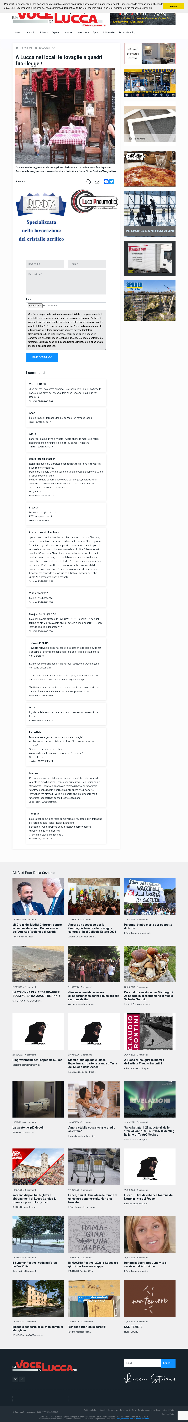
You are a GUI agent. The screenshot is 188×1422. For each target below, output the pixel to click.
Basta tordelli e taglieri (42, 459)
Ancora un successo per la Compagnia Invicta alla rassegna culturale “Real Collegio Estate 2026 (92, 928)
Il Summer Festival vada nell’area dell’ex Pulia (34, 1264)
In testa (33, 508)
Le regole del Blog (128, 1410)
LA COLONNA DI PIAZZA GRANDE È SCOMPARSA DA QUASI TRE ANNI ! (36, 994)
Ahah (32, 413)
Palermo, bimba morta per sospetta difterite (148, 926)
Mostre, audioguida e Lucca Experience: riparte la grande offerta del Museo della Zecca (92, 1063)
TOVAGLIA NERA (38, 643)
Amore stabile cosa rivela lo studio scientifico (91, 1129)
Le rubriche (124, 32)
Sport (95, 32)
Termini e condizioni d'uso (149, 1410)
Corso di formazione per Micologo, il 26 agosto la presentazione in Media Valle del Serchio (148, 996)
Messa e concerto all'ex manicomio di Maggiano (37, 1329)
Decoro (33, 773)
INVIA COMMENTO (42, 357)
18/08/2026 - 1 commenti (24, 1321)
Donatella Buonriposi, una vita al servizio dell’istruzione (145, 1264)
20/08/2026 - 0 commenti (136, 987)
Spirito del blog (90, 1410)
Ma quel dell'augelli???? (42, 614)
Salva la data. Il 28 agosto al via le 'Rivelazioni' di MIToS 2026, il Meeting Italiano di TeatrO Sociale (149, 1131)
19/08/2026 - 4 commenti (136, 1190)
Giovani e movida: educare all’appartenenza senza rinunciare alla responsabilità (93, 996)
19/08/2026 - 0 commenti (136, 1122)
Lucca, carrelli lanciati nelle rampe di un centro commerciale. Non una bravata (92, 1198)
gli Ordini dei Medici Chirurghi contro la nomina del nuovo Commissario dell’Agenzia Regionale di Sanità (37, 928)
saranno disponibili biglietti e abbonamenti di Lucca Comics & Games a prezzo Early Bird (34, 1198)
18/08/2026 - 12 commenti (80, 1321)
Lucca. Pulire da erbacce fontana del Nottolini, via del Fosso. (148, 1197)
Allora (32, 434)
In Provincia (108, 32)
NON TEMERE (133, 1327)
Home (18, 32)
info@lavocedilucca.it (126, 1418)
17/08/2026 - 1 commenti (136, 1321)
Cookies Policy (168, 1414)
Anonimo (20, 181)
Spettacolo (82, 32)
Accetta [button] (173, 6)
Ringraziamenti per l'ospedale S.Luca (37, 1060)
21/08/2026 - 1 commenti (80, 987)
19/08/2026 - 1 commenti (80, 1190)
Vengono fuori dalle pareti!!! (87, 1327)
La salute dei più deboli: (28, 1127)
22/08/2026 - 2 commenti (136, 919)
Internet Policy (169, 1410)
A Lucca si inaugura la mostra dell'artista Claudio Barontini (144, 1062)
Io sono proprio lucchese (44, 533)
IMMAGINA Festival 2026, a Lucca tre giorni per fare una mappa (93, 1264)
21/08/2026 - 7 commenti (24, 987)
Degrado (55, 32)
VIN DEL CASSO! (38, 384)
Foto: (28, 299)
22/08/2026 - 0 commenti (24, 919)
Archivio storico (142, 1418)
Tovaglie (34, 814)
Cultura (68, 32)
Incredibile (35, 732)
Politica (43, 32)
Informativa (113, 1410)
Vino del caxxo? (38, 593)
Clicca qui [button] (147, 8)
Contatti (102, 1410)
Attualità (30, 32)
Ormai (32, 708)
